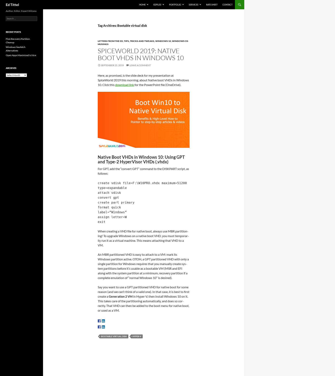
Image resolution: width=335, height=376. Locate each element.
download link (124, 85)
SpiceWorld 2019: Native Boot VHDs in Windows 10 (141, 54)
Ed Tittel (12, 5)
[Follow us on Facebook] (99, 320)
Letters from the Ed (110, 41)
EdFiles (157, 4)
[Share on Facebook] (99, 326)
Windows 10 (163, 41)
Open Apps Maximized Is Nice (21, 55)
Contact (227, 4)
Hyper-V (136, 336)
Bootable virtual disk (114, 336)
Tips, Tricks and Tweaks (139, 41)
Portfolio (175, 4)
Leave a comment (140, 65)
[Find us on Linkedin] (103, 320)
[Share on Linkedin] (103, 326)
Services (193, 4)
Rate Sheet (212, 4)
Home (142, 4)
